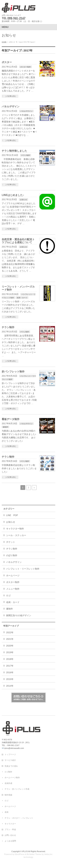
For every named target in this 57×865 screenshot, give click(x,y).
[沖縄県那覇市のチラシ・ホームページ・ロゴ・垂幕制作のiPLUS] (18, 9)
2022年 (9, 632)
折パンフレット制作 (13, 371)
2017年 (9, 665)
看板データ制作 (10, 419)
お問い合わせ (10, 835)
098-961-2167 (16, 18)
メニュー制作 (12, 589)
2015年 (9, 679)
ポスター (7, 62)
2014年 (9, 686)
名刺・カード (22, 298)
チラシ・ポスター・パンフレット (19, 818)
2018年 (9, 659)
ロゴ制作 (8, 772)
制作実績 (8, 795)
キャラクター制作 (15, 528)
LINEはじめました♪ (13, 195)
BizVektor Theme (34, 854)
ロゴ (8, 595)
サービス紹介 (10, 760)
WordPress (19, 854)
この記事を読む (10, 96)
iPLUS (25, 851)
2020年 (9, 645)
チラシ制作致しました (14, 150)
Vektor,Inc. (48, 854)
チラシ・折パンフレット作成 (17, 789)
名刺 (6, 812)
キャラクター (10, 824)
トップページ (10, 754)
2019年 (9, 652)
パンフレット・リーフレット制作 (22, 568)
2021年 (9, 639)
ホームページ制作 (12, 777)
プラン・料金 (10, 829)
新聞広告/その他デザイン (18, 615)
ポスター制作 (25, 67)
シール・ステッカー (16, 535)
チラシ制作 (25, 155)
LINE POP (12, 515)
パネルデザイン (10, 106)
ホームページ (12, 575)
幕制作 (5, 427)
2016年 (9, 672)
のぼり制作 (11, 555)
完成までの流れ (11, 766)
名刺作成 (8, 783)
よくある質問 (10, 841)
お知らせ (23, 200)
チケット (10, 542)
